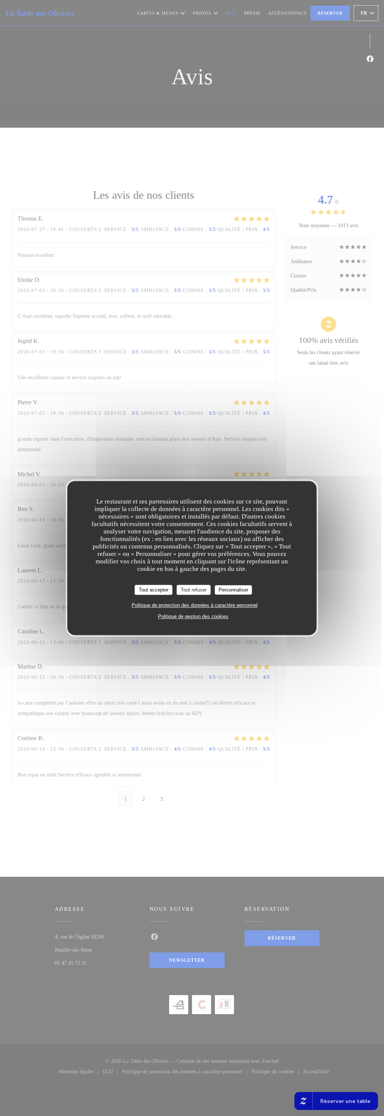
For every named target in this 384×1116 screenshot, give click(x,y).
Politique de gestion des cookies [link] (193, 616)
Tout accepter (153, 590)
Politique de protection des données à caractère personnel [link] (195, 605)
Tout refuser (194, 590)
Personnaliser (233, 590)
